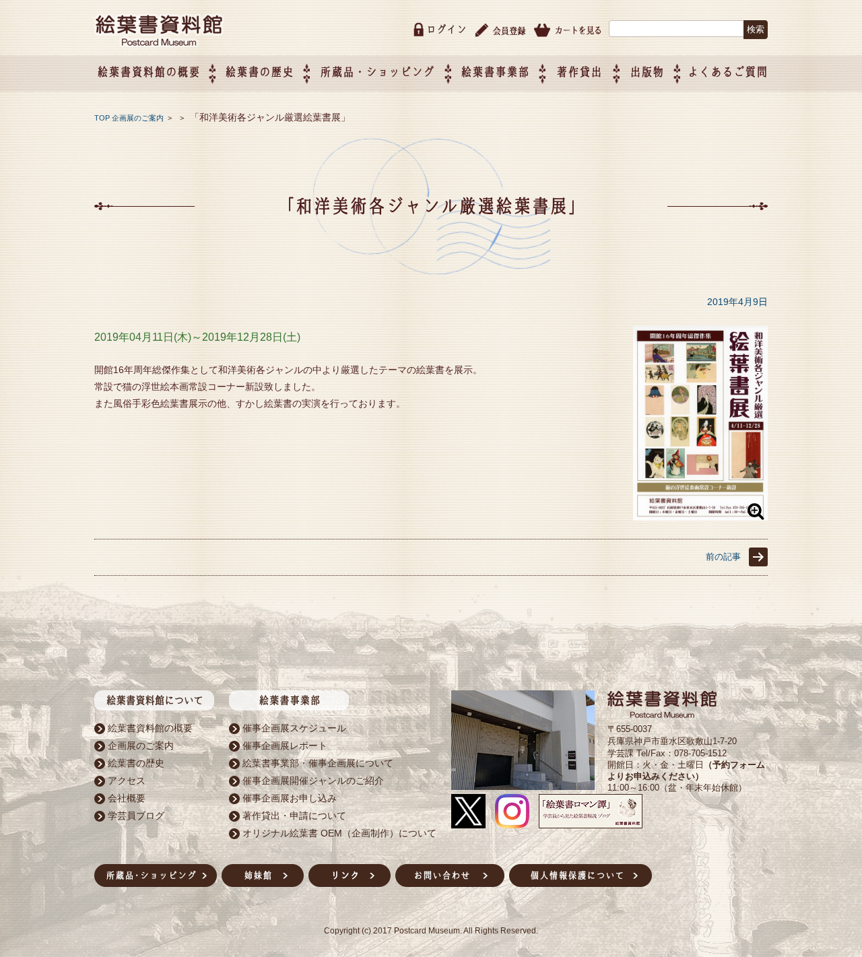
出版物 (647, 71)
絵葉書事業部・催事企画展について (317, 763)
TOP (102, 118)
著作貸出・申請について (294, 815)
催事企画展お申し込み (289, 798)
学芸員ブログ (136, 815)
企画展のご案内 (138, 118)
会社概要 (126, 798)
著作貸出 (579, 71)
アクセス (126, 780)
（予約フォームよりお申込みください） (686, 770)
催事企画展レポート (284, 745)
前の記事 (723, 557)
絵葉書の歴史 (259, 71)
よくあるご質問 (728, 71)
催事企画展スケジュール (294, 728)
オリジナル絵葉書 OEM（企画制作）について (339, 833)
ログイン (446, 29)
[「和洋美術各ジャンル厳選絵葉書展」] (700, 518)
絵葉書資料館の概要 (150, 728)
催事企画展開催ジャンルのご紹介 (313, 780)
